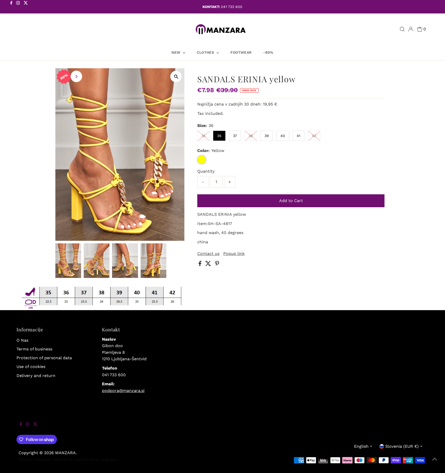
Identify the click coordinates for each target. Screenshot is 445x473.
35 (203, 136)
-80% (268, 52)
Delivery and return (35, 375)
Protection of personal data (44, 357)
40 (282, 136)
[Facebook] (11, 7)
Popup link (234, 254)
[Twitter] (25, 7)
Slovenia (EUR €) (402, 446)
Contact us (208, 254)
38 (251, 136)
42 (314, 136)
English (361, 446)
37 (235, 136)
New (176, 52)
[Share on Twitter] (208, 264)
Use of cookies (30, 366)
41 (298, 136)
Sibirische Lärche (70, 459)
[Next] (76, 76)
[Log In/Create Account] (410, 29)
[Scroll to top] (435, 463)
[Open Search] (402, 29)
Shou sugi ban (103, 459)
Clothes (206, 52)
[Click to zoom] (176, 76)
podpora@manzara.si (123, 390)
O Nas (22, 340)
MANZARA (65, 452)
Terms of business (34, 349)
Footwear (241, 52)
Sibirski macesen (35, 459)
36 (219, 136)
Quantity (206, 171)
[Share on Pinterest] (217, 264)
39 (266, 136)
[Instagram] (18, 7)
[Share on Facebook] (201, 264)
